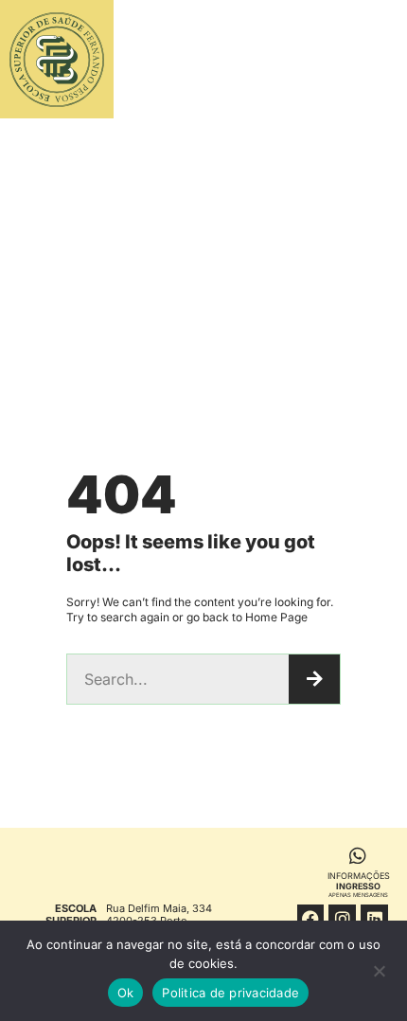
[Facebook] (311, 918)
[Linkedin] (374, 918)
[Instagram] (342, 918)
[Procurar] (314, 679)
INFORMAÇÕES (358, 884)
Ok (125, 992)
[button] (339, 60)
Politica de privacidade (230, 992)
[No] (378, 975)
